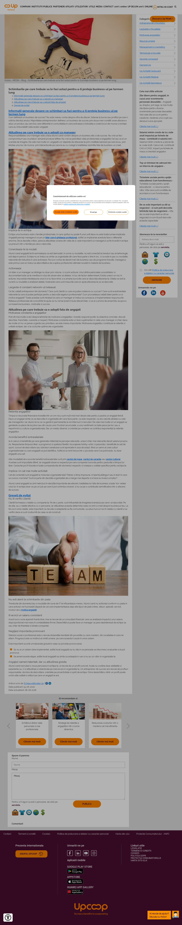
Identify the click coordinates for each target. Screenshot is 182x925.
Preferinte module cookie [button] (117, 212)
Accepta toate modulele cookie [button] (66, 212)
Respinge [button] (93, 212)
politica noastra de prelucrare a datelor (76, 204)
